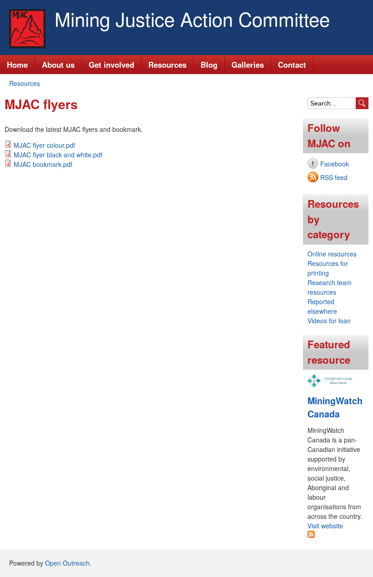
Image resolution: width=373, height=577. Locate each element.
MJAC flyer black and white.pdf (58, 154)
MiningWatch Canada (335, 407)
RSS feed (334, 177)
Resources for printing (327, 268)
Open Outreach (67, 562)
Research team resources (329, 287)
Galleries (248, 64)
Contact (292, 64)
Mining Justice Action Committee (192, 18)
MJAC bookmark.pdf (43, 164)
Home (17, 64)
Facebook (334, 163)
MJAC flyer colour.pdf (44, 145)
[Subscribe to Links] (311, 535)
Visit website (325, 525)
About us (58, 64)
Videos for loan (329, 320)
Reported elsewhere (322, 306)
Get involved (111, 64)
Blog (209, 64)
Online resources (332, 253)
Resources (167, 64)
